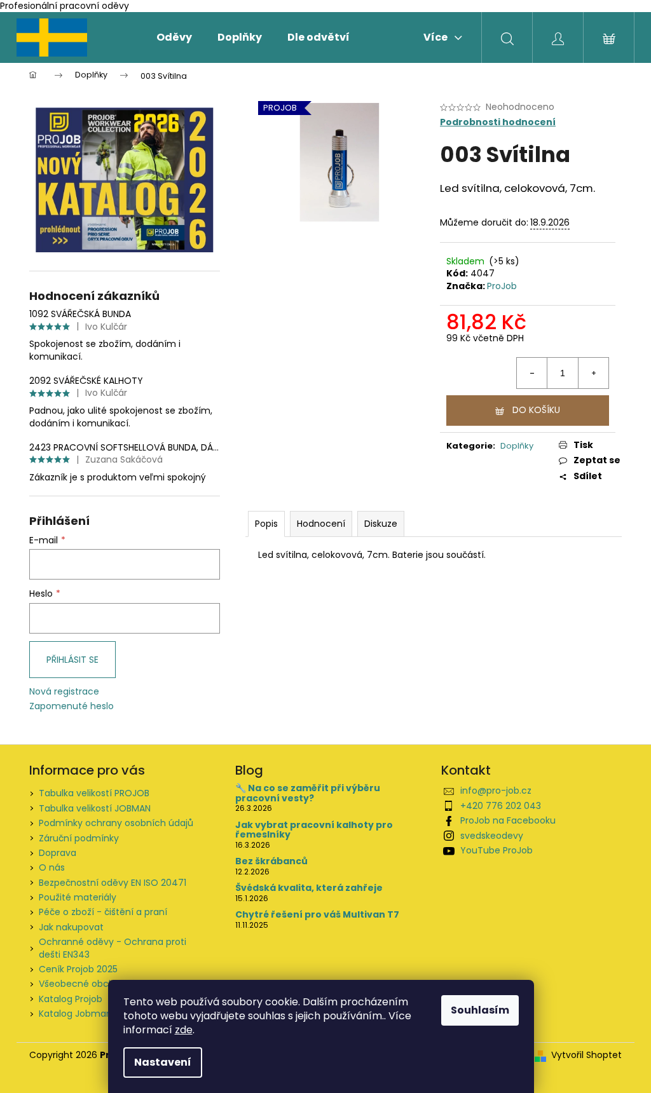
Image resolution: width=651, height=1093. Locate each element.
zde (184, 1029)
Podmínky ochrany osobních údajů (116, 823)
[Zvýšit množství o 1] (593, 373)
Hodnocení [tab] (321, 523)
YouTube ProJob (496, 850)
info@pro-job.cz (495, 790)
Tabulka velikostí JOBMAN (95, 808)
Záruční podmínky (79, 838)
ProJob (502, 286)
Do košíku (536, 410)
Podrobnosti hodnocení (498, 122)
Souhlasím (480, 1010)
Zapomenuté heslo (71, 706)
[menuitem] (174, 37)
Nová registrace (64, 692)
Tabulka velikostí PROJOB (94, 793)
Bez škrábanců (271, 861)
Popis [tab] (266, 523)
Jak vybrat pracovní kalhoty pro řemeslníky (314, 830)
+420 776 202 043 (500, 805)
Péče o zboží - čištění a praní (103, 912)
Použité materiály (77, 897)
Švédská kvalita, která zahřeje (309, 888)
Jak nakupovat (71, 927)
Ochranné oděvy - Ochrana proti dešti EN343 (112, 947)
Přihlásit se (72, 659)
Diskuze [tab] (380, 523)
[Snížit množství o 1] (532, 373)
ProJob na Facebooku (508, 820)
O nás (52, 867)
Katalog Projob (70, 999)
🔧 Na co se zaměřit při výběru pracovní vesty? (307, 793)
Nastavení (162, 1062)
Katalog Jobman (75, 1013)
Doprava (57, 852)
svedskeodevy (491, 835)
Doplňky (516, 446)
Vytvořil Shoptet (586, 1055)
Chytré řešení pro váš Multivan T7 (317, 915)
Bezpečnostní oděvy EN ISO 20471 (112, 882)
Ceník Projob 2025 (78, 969)
